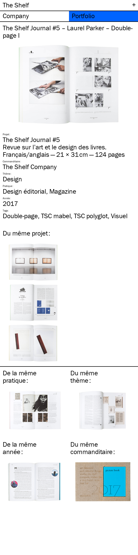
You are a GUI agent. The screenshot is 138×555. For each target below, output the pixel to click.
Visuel (119, 216)
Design (12, 179)
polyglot (91, 216)
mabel (56, 216)
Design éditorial (24, 191)
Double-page (20, 216)
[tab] (34, 16)
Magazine (62, 191)
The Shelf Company (30, 167)
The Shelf (16, 5)
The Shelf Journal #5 (31, 139)
